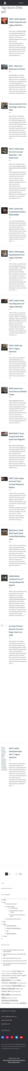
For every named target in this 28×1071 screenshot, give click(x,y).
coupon (20, 973)
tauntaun (9, 997)
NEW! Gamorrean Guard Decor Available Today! (18, 391)
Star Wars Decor (14, 908)
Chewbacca (3, 973)
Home (4, 899)
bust (19, 971)
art (5, 971)
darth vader (13, 975)
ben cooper (9, 971)
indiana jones (14, 977)
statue (3, 997)
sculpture (4, 991)
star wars (5, 994)
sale (22, 988)
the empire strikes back (9, 1000)
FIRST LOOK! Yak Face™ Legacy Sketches (15, 348)
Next (20, 874)
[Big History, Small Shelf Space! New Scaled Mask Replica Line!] (4, 532)
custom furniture (5, 975)
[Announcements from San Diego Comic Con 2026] (4, 105)
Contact (5, 936)
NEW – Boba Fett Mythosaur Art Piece (12, 958)
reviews (18, 988)
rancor (24, 985)
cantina (22, 971)
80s (3, 971)
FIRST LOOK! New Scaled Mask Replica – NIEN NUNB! (18, 212)
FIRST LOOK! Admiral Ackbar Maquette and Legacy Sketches (17, 22)
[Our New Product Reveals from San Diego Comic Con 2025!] (4, 682)
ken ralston (14, 980)
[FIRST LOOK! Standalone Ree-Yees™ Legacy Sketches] (4, 805)
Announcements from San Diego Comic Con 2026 (18, 107)
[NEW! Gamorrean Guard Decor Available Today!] (4, 390)
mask (18, 982)
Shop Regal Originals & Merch (14, 919)
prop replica (17, 985)
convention (14, 973)
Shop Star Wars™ (11, 906)
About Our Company (11, 925)
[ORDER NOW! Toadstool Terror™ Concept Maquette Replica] (4, 578)
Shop (4, 902)
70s (1, 971)
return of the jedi (8, 988)
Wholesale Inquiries (11, 933)
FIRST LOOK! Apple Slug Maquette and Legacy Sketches (16, 255)
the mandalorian (6, 1003)
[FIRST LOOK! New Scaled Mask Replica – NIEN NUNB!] (4, 210)
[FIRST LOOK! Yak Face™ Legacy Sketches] (4, 347)
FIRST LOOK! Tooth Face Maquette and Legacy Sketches (16, 303)
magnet (18, 980)
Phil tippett (8, 985)
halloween (3, 977)
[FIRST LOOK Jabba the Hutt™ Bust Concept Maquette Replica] (4, 479)
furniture (23, 975)
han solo (7, 977)
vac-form (13, 1003)
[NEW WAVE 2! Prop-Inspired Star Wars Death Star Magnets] (4, 434)
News (10, 27)
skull (9, 991)
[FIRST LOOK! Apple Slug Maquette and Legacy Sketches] (4, 253)
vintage (17, 1003)
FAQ (7, 931)
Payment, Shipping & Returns (14, 928)
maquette (12, 982)
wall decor (23, 1003)
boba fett (14, 971)
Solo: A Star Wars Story (16, 991)
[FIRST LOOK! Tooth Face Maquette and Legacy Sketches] (4, 301)
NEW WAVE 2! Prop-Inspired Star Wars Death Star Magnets (17, 436)
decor (19, 975)
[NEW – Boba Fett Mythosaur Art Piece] (4, 67)
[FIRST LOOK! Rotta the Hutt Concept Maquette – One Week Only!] (4, 150)
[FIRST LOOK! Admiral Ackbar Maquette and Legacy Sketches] (4, 21)
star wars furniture (16, 994)
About (4, 924)
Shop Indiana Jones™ (12, 904)
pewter (3, 985)
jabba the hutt (6, 980)
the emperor (14, 997)
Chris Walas (8, 973)
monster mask (23, 982)
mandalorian (4, 983)
